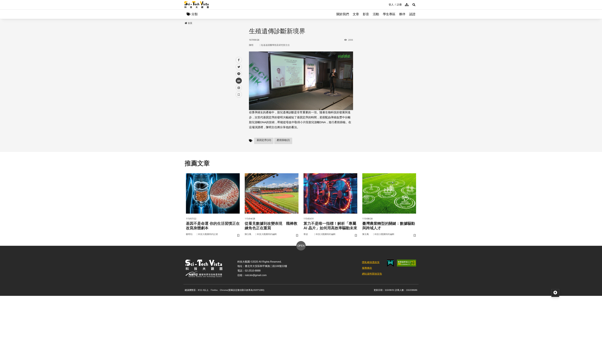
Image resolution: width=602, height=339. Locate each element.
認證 (412, 14)
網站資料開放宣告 (372, 273)
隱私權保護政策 (371, 262)
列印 (239, 87)
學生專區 (389, 14)
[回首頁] (196, 4)
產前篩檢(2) (283, 140)
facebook (239, 60)
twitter (239, 67)
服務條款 (367, 268)
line (238, 74)
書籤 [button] (239, 94)
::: (386, 4)
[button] (414, 4)
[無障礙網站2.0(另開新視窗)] (406, 263)
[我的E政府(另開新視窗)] (390, 263)
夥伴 (402, 14)
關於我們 (342, 14)
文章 (356, 14)
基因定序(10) (264, 140)
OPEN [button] (301, 245)
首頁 (190, 23)
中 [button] (239, 80)
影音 (366, 14)
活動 (376, 14)
